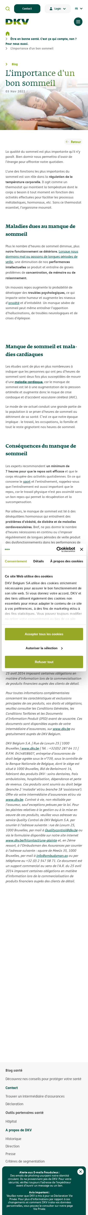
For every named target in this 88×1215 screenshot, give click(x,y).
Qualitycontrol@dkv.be (61, 830)
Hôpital (11, 1121)
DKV (17, 21)
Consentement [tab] (16, 561)
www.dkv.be (61, 729)
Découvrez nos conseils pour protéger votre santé (43, 1078)
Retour (76, 141)
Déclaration (14, 1104)
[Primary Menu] (78, 21)
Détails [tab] (38, 561)
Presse (11, 1153)
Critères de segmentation (25, 1161)
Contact (27, 8)
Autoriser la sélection (41, 648)
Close (80, 1171)
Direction (12, 1146)
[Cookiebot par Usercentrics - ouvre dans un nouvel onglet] (57, 549)
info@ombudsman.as (52, 855)
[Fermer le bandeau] (81, 549)
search (8, 8)
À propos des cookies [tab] (66, 561)
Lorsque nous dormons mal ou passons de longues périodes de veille (42, 256)
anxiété (13, 303)
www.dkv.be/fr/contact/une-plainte (31, 840)
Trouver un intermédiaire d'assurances (35, 1096)
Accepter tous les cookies (44, 634)
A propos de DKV (19, 1130)
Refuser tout (44, 662)
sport (27, 481)
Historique (13, 1138)
